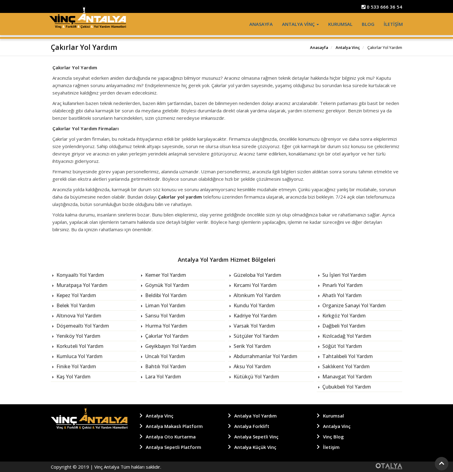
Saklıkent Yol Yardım (345, 366)
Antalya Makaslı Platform (174, 426)
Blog (368, 24)
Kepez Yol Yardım (75, 295)
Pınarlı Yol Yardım (342, 285)
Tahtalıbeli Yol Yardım (347, 356)
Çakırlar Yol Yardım (166, 336)
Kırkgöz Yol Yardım (343, 315)
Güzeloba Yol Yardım (256, 275)
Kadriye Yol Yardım (254, 315)
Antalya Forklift (251, 426)
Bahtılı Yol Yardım (165, 366)
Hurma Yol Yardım (165, 325)
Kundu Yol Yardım (253, 305)
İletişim (393, 24)
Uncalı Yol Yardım (164, 356)
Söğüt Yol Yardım (341, 346)
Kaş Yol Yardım (73, 376)
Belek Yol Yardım (75, 305)
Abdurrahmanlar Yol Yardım (264, 356)
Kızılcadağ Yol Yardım (346, 336)
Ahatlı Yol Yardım (341, 295)
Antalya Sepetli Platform (173, 447)
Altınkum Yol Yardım (256, 295)
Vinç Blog (333, 437)
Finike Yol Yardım (75, 366)
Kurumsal (340, 24)
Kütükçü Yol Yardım (255, 376)
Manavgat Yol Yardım (346, 376)
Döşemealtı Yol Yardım (82, 325)
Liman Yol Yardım (165, 305)
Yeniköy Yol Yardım (77, 336)
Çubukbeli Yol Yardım (346, 386)
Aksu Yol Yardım (251, 366)
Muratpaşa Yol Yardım (81, 285)
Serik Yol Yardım (251, 346)
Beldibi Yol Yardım (165, 295)
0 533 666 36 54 (383, 7)
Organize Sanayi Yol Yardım (353, 305)
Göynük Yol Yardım (166, 285)
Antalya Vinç (299, 24)
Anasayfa (261, 24)
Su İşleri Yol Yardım (343, 275)
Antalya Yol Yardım (255, 416)
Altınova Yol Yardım (78, 315)
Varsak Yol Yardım (253, 325)
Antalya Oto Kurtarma (171, 437)
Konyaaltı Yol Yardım (79, 275)
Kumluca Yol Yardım (79, 356)
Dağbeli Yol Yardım (343, 325)
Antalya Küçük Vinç (255, 447)
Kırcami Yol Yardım (254, 285)
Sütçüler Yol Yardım (255, 336)
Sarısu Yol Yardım (164, 315)
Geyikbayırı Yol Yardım (170, 346)
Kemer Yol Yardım (165, 275)
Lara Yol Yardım (162, 376)
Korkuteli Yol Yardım (79, 346)
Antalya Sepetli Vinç (256, 437)
